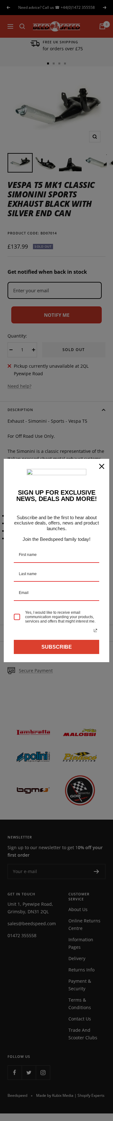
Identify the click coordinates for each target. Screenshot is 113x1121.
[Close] (101, 466)
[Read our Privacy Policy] (95, 630)
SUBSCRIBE (56, 647)
